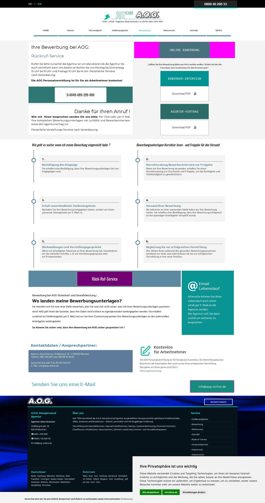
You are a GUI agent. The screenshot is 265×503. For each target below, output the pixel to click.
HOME (46, 30)
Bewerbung (144, 30)
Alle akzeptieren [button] (150, 492)
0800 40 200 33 (215, 4)
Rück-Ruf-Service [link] (105, 279)
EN (40, 4)
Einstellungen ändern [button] (194, 492)
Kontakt (196, 434)
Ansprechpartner (200, 444)
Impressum (197, 449)
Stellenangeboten (130, 499)
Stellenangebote (120, 30)
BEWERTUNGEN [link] (218, 402)
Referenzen (169, 30)
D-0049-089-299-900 (80, 94)
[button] (193, 286)
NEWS (219, 30)
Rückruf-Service (47, 55)
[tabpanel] (54, 4)
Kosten (70, 30)
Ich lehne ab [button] (171, 492)
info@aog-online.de (42, 443)
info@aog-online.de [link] (212, 386)
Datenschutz (198, 454)
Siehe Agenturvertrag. (151, 370)
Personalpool (95, 30)
